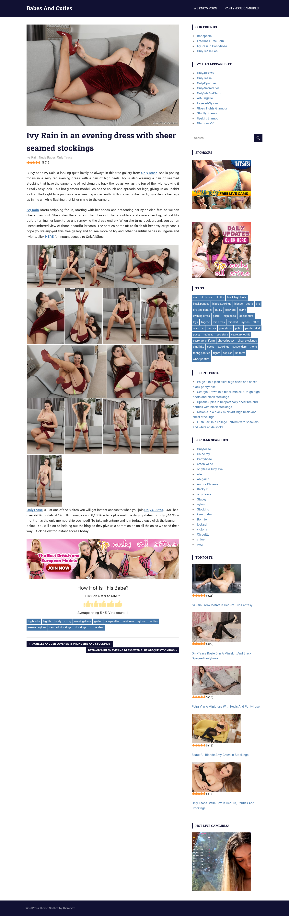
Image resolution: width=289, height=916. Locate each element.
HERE (49, 237)
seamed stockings (60, 627)
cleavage (230, 309)
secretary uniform (204, 340)
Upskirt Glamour (208, 118)
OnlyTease (149, 173)
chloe (200, 539)
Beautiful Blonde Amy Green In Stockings (220, 755)
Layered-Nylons (207, 103)
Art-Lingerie (205, 98)
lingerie (205, 322)
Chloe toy (203, 454)
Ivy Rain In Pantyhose (212, 46)
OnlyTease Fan (207, 51)
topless (227, 353)
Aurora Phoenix (207, 484)
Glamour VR (205, 123)
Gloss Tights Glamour (212, 108)
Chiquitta (203, 534)
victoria (202, 529)
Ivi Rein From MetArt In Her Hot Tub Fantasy (222, 605)
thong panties (201, 353)
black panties (201, 303)
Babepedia (204, 36)
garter (98, 621)
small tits (198, 346)
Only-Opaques (206, 83)
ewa (200, 544)
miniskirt (233, 322)
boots (249, 303)
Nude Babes (47, 157)
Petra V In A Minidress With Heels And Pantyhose (226, 706)
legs (195, 322)
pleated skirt (252, 328)
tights (216, 353)
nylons (141, 621)
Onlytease (204, 449)
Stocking (203, 509)
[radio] (87, 604)
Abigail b (203, 479)
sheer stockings (247, 340)
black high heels (236, 297)
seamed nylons (37, 627)
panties (153, 621)
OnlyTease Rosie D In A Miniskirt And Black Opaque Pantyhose (221, 656)
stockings (80, 627)
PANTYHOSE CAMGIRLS (242, 8)
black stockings (221, 303)
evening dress (82, 621)
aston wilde (205, 464)
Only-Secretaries (208, 88)
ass (195, 297)
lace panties (112, 621)
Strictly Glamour (208, 113)
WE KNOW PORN (205, 8)
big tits (47, 621)
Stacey (201, 499)
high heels (230, 315)
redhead (208, 334)
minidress (128, 621)
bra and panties (202, 309)
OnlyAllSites (153, 510)
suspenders (96, 627)
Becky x (202, 489)
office (256, 322)
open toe (198, 328)
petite (238, 328)
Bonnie (202, 519)
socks (210, 346)
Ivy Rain (32, 157)
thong (253, 346)
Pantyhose (204, 459)
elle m (201, 474)
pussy (196, 334)
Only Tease (64, 157)
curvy (67, 621)
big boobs (34, 621)
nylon (201, 504)
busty (57, 621)
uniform (240, 353)
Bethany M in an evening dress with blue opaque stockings (131, 651)
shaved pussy (226, 340)
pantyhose (225, 328)
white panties (201, 359)
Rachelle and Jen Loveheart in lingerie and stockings (70, 644)
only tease (204, 494)
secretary (222, 334)
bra (258, 303)
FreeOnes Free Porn (210, 41)
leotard (202, 524)
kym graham (205, 514)
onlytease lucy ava (210, 469)
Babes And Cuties (49, 8)
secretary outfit (240, 334)
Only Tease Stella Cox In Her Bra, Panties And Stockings (223, 805)
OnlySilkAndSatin (209, 93)
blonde (238, 303)
